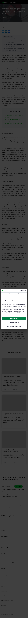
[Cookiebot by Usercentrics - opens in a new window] (20, 291)
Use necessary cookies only (14, 326)
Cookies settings (13, 322)
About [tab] (22, 296)
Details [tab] (14, 296)
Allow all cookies (14, 318)
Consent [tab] (5, 296)
